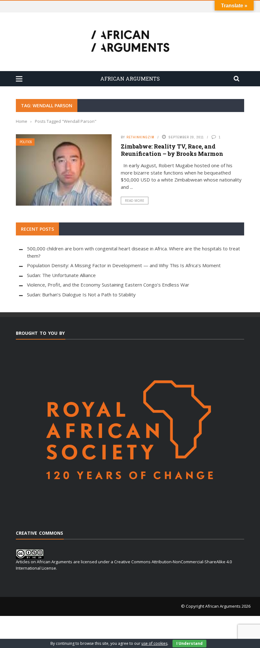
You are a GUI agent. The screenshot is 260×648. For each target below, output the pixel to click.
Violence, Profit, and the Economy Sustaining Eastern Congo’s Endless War (108, 284)
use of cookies (154, 643)
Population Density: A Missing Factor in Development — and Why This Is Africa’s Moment (124, 265)
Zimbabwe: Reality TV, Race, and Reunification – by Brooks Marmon (172, 149)
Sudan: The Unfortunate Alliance (61, 275)
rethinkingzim (140, 137)
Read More (134, 200)
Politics (26, 142)
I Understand (189, 643)
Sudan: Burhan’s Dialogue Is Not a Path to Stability (81, 294)
